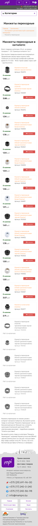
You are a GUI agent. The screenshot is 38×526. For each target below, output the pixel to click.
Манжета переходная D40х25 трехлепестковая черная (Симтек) (23, 143)
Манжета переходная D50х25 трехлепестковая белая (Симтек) (23, 197)
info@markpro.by (18, 495)
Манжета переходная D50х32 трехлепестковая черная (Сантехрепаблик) (23, 374)
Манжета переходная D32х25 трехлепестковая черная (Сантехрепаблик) (23, 342)
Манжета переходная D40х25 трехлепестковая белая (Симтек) (23, 125)
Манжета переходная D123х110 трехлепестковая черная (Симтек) (23, 88)
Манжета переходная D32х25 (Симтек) (22, 107)
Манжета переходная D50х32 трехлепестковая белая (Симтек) (23, 233)
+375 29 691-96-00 (30, 6)
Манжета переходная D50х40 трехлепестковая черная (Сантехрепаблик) (23, 390)
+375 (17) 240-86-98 (20, 491)
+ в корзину (29, 77)
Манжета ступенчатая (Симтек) (22, 306)
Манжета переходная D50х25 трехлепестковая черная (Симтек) (23, 215)
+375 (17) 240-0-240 (20, 486)
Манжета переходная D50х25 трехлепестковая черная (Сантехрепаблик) (23, 358)
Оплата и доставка (9, 505)
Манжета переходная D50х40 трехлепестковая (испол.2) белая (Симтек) (23, 270)
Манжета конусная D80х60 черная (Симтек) (23, 69)
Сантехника (14, 28)
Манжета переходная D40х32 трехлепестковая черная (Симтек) (23, 179)
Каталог (28, 501)
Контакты (28, 509)
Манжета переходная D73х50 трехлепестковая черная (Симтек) (23, 288)
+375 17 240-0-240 (30, 8)
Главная (5, 28)
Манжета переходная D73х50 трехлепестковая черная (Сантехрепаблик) (23, 406)
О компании (9, 509)
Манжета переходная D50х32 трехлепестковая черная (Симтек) (23, 251)
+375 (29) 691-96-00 (20, 482)
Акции (28, 505)
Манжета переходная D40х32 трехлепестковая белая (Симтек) (23, 161)
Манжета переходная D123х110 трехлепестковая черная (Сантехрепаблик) (23, 325)
